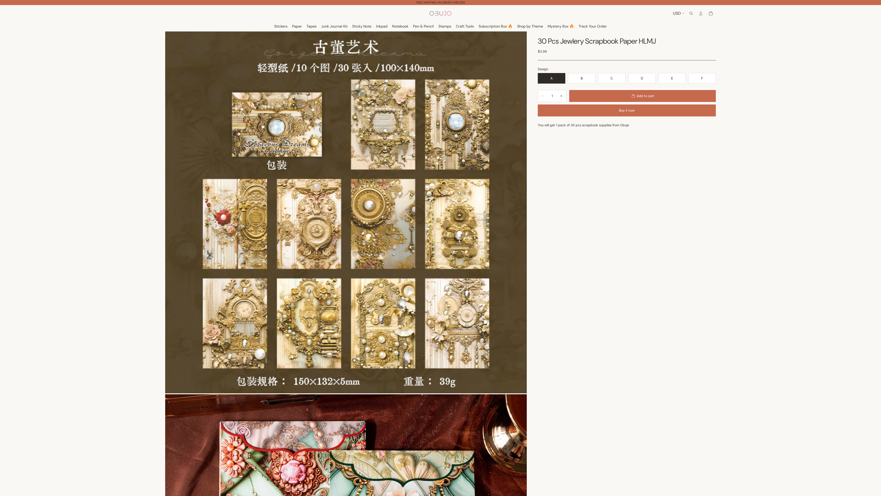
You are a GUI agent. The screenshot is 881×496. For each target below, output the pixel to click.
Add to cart (645, 96)
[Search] (691, 13)
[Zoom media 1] (346, 212)
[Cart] (711, 13)
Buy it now (627, 110)
